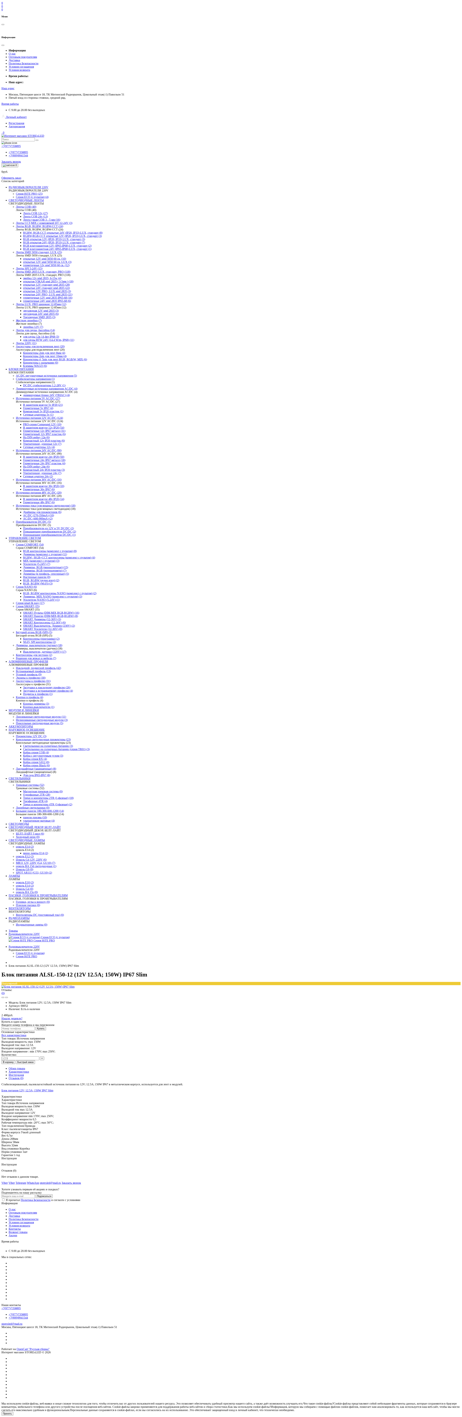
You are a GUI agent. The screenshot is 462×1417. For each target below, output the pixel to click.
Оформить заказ (11, 177)
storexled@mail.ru (11, 1323)
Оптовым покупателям (23, 56)
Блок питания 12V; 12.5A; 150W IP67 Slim (27, 1090)
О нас (12, 53)
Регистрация (16, 123)
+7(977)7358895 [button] (11, 1308)
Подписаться (44, 1196)
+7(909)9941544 (18, 155)
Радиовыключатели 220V (24, 934)
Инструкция (16, 1074)
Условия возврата (19, 69)
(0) (3, 993)
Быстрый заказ (25, 1062)
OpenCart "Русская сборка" (33, 1349)
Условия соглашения (21, 66)
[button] (7, 88)
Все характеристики (13, 1035)
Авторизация (17, 126)
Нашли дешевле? (11, 1018)
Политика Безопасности (23, 63)
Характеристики (19, 1071)
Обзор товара (17, 1068)
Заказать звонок (11, 161)
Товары (13, 930)
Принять (7, 1413)
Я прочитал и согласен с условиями (43, 1200)
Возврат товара (18, 1232)
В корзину (8, 1062)
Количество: (9, 1054)
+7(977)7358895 (18, 152)
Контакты (15, 1228)
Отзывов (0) (16, 1078)
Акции (13, 1235)
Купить (41, 1028)
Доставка (14, 60)
